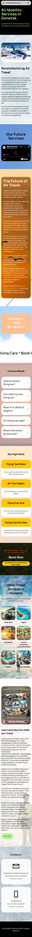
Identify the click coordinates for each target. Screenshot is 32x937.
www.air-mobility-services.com (14, 287)
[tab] (16, 382)
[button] (16, 382)
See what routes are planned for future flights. (16, 563)
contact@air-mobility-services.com (16, 873)
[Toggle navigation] (28, 3)
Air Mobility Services (13, 3)
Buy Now (7, 836)
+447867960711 (16, 901)
